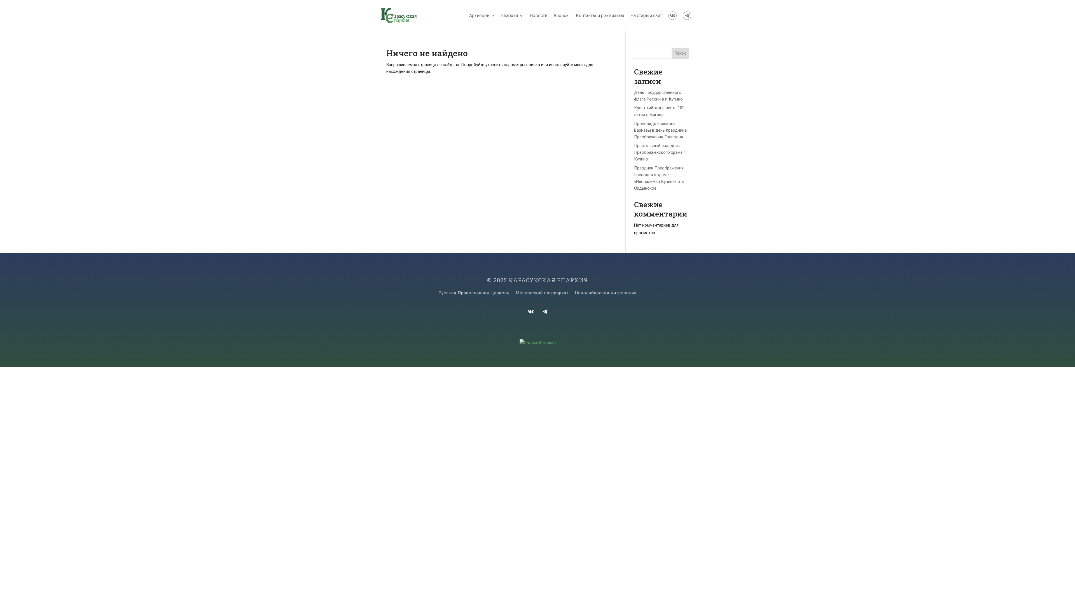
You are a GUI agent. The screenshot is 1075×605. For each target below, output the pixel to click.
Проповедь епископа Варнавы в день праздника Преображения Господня (660, 130)
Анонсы (561, 15)
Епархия (509, 15)
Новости (538, 15)
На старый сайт (646, 15)
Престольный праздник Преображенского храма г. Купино (660, 152)
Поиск (680, 53)
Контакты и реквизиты (600, 15)
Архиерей (479, 15)
